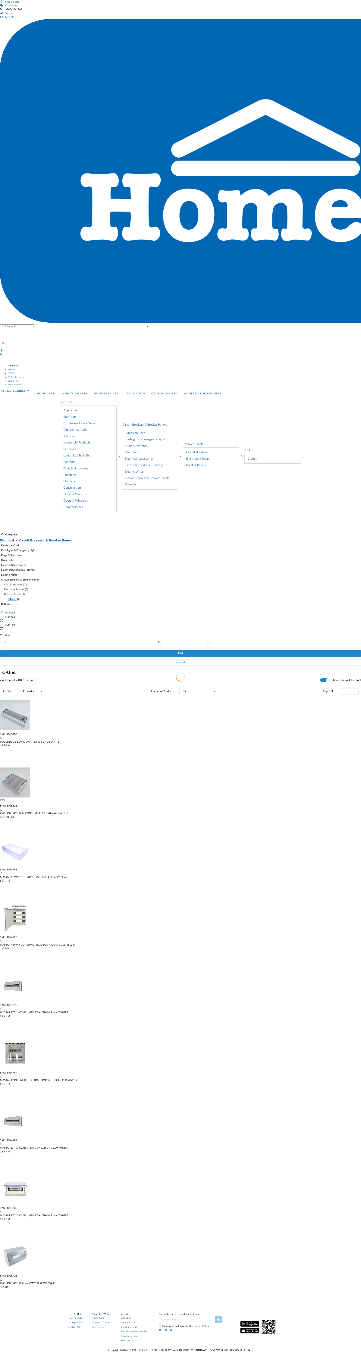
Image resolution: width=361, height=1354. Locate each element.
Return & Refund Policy (134, 1331)
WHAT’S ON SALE (74, 393)
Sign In (8, 13)
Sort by (6, 691)
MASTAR (10, 617)
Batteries (131, 484)
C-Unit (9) (13, 599)
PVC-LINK (11, 625)
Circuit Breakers (196, 452)
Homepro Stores (101, 1322)
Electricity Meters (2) (16, 589)
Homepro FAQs (76, 1322)
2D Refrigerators (16, 377)
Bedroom (69, 461)
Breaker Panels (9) (14, 594)
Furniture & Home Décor (79, 423)
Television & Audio (75, 429)
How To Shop (75, 1318)
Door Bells (132, 452)
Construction (72, 487)
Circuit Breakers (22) (16, 584)
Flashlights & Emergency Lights (145, 439)
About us (126, 1318)
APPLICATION (135, 393)
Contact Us (74, 1327)
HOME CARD (46, 393)
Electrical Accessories (139, 458)
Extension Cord (135, 432)
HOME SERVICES (106, 393)
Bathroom (70, 416)
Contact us (11, 5)
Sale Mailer (98, 1327)
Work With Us (129, 1340)
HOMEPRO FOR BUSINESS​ (203, 393)
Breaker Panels (196, 465)
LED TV (11, 373)
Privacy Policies (129, 1336)
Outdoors (69, 449)
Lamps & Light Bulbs (76, 455)
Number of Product (161, 691)
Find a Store (11, 2)
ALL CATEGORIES (14, 391)
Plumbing (69, 474)
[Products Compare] (1, 738)
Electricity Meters (198, 458)
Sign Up (9, 17)
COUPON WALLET (164, 393)
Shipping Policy (130, 1327)
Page (328, 691)
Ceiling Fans (13, 381)
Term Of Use (128, 1322)
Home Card (98, 1318)
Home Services (73, 507)
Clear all (180, 662)
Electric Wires (134, 471)
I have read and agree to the (185, 1326)
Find (180, 653)
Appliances (70, 410)
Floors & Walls (73, 494)
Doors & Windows (75, 500)
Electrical (69, 481)
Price (8, 635)
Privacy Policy (201, 1326)
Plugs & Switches (136, 445)
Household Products (76, 442)
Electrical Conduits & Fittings (144, 465)
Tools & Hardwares (75, 468)
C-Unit (248, 450)
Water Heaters (14, 385)
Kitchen (68, 436)
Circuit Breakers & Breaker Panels (147, 478)
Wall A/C (12, 369)
